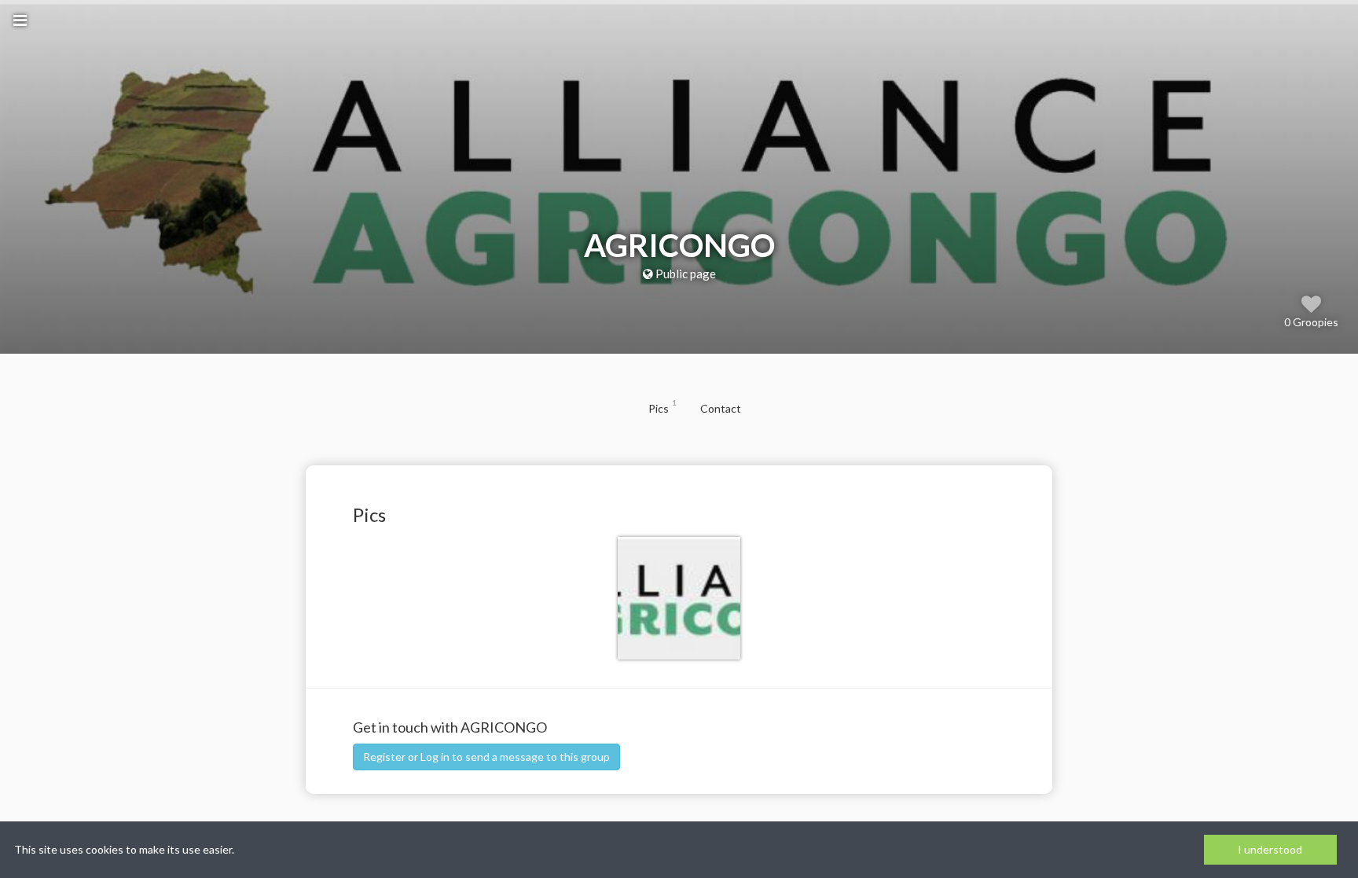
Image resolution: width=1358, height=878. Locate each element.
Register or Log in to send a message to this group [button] (486, 756)
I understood (1270, 849)
